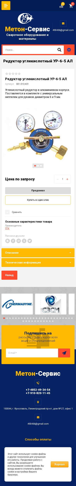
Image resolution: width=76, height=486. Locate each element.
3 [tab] (41, 166)
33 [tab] (47, 321)
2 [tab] (38, 166)
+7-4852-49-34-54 (38, 389)
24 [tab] (72, 318)
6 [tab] (19, 318)
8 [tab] (24, 318)
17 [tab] (51, 318)
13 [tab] (39, 318)
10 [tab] (30, 318)
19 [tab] (57, 318)
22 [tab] (66, 318)
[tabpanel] (38, 136)
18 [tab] (54, 318)
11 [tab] (33, 318)
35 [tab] (52, 321)
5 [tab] (16, 318)
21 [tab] (63, 318)
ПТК (7, 228)
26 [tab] (26, 321)
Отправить (64, 353)
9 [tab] (27, 318)
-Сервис (27, 29)
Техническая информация (23, 262)
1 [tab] (35, 166)
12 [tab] (36, 318)
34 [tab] (50, 321)
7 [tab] (22, 318)
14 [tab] (42, 318)
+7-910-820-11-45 (38, 393)
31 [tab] (41, 321)
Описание (12, 252)
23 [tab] (69, 318)
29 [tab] (35, 321)
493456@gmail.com (63, 30)
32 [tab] (44, 321)
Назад (9, 275)
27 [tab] (29, 321)
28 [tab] (32, 321)
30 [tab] (38, 321)
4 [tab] (13, 318)
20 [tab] (60, 318)
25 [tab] (23, 321)
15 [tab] (45, 318)
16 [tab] (48, 318)
